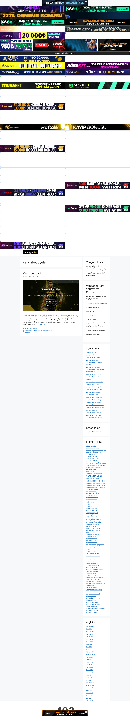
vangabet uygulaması (90, 585)
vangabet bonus (100, 485)
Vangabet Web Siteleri (93, 384)
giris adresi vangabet (93, 452)
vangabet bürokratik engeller (91, 487)
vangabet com (90, 502)
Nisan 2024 (89, 662)
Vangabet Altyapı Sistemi (93, 367)
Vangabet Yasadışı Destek (94, 417)
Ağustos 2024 (90, 652)
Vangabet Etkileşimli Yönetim (95, 405)
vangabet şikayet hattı (90, 608)
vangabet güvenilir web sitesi (91, 542)
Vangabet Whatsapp (94, 590)
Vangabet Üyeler (33, 273)
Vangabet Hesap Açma (93, 377)
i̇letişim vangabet (90, 463)
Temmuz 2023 (90, 685)
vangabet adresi (91, 471)
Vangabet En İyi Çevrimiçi (93, 415)
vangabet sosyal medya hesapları (92, 575)
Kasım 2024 (89, 644)
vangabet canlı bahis (91, 491)
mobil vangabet (100, 465)
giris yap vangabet (92, 456)
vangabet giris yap (91, 516)
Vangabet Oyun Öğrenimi (93, 412)
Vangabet (89, 379)
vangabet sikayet (92, 571)
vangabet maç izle (92, 554)
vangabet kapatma (100, 544)
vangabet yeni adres (91, 592)
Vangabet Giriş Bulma (92, 394)
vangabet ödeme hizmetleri (93, 604)
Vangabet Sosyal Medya (93, 374)
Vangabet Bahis (94, 475)
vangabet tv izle (90, 583)
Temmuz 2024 (90, 654)
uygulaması (88, 467)
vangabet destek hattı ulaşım (91, 506)
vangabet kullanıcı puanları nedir (92, 549)
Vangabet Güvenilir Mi (93, 540)
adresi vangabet (91, 446)
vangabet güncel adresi (93, 530)
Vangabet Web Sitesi (93, 587)
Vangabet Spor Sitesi (92, 360)
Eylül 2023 (89, 680)
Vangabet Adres (91, 469)
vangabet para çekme (91, 567)
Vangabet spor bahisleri (92, 577)
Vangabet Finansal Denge (94, 400)
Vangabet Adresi (91, 352)
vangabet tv (101, 577)
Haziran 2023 (90, 688)
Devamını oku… (41, 324)
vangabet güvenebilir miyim (91, 538)
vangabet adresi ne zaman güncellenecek (94, 473)
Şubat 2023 (89, 698)
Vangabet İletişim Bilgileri (93, 402)
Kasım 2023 (89, 675)
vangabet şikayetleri (100, 608)
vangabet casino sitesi (92, 501)
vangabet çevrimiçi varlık (91, 600)
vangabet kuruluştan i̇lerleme (91, 551)
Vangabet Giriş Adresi (94, 522)
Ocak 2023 (89, 700)
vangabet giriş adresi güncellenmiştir (93, 524)
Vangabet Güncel (91, 526)
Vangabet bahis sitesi (95, 481)
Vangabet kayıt (98, 545)
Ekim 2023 (89, 677)
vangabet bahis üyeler (38, 330)
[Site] (32, 92)
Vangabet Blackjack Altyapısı (94, 397)
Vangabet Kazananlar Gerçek (95, 407)
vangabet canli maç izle (92, 489)
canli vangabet (90, 450)
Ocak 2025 (89, 639)
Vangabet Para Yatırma (92, 565)
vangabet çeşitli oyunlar (92, 602)
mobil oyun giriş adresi (90, 465)
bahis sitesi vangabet (92, 448)
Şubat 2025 (89, 636)
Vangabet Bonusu (91, 410)
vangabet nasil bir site (91, 559)
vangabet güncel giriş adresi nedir (92, 534)
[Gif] (65, 127)
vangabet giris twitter (91, 515)
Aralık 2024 (89, 642)
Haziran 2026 (90, 626)
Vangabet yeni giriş (94, 598)
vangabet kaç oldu (90, 547)
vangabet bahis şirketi (101, 483)
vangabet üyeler (48, 330)
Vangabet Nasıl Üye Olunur (92, 563)
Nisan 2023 (89, 693)
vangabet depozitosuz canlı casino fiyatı (94, 504)
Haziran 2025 (90, 631)
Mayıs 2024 (89, 659)
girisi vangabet (28, 330)
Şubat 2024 (89, 667)
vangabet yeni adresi (93, 594)
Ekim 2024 (89, 647)
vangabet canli (102, 487)
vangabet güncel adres (93, 528)
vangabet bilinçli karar (90, 485)
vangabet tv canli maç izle (93, 581)
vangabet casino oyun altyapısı (92, 497)
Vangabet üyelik (92, 606)
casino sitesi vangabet (100, 450)
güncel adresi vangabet (93, 458)
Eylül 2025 (89, 629)
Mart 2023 (89, 695)
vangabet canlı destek (93, 493)
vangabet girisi (92, 513)
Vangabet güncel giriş (91, 532)
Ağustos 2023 (90, 682)
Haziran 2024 (90, 657)
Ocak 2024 (89, 670)
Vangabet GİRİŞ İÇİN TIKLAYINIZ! (65, 53)
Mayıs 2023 (89, 690)
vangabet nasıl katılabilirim (91, 561)
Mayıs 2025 (89, 634)
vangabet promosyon (91, 569)
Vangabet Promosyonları (93, 357)
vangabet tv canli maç (93, 579)
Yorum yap (27, 332)
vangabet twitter (101, 583)
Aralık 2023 (89, 672)
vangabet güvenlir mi (91, 544)
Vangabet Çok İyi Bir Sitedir (94, 382)
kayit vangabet (100, 463)
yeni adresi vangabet (92, 610)
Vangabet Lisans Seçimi (93, 387)
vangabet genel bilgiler (91, 510)
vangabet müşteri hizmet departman (93, 558)
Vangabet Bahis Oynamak (92, 478)
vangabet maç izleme (93, 556)
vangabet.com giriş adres (96, 467)
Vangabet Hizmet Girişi (93, 392)
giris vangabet (90, 454)
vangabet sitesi (91, 573)
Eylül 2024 (89, 649)
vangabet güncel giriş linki (91, 536)
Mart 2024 (89, 665)
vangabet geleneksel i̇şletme (91, 508)
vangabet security (100, 569)
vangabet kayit (90, 545)
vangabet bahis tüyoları (90, 483)
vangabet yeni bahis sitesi (91, 596)
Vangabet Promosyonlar (31, 328)
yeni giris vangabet (91, 612)
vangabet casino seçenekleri (91, 499)
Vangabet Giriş (90, 355)
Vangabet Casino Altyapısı (94, 389)
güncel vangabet (92, 460)
